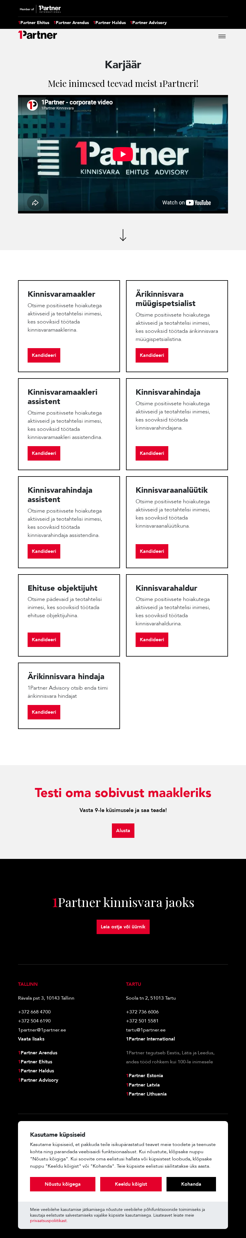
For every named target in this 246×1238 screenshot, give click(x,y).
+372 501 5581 (142, 1021)
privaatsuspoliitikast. (49, 1221)
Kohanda (191, 1184)
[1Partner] (37, 36)
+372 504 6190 (34, 1021)
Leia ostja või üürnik (123, 927)
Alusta (123, 830)
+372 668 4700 (34, 1012)
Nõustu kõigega (63, 1184)
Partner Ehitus (33, 23)
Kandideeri (44, 355)
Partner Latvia (143, 1085)
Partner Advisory (148, 23)
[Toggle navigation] (222, 36)
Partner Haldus (109, 23)
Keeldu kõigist (131, 1184)
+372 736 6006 (142, 1012)
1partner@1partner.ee (42, 1030)
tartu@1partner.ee (146, 1030)
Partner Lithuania (146, 1094)
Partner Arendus (71, 23)
